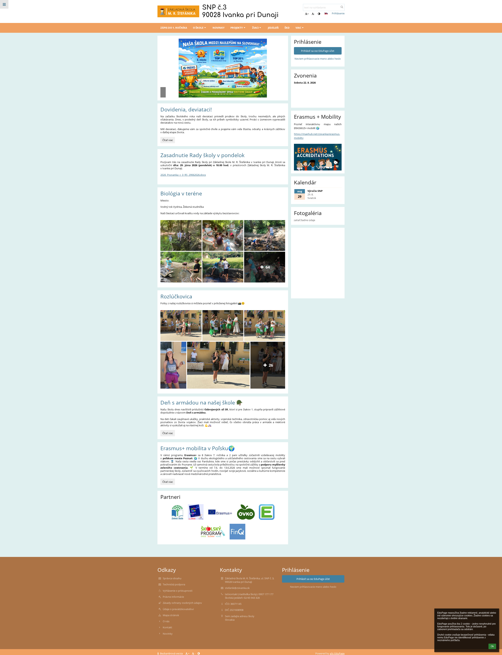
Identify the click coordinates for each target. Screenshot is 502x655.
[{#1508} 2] (196, 512)
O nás (166, 621)
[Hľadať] (342, 7)
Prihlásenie (338, 13)
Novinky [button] (219, 27)
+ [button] (308, 13)
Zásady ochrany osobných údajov (182, 603)
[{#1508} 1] (177, 512)
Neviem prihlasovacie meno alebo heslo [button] (318, 58)
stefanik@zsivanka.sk (237, 588)
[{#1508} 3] (220, 512)
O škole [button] (198, 27)
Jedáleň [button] (273, 27)
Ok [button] (492, 646)
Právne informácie (173, 597)
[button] (319, 13)
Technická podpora (174, 584)
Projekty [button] (236, 27)
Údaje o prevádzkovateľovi (178, 609)
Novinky (168, 633)
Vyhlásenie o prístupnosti (177, 590)
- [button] (314, 13)
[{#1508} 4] (246, 512)
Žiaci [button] (255, 27)
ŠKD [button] (287, 27)
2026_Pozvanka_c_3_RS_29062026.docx (183, 175)
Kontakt (167, 627)
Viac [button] (298, 27)
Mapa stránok (171, 615)
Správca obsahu (172, 578)
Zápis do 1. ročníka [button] (173, 27)
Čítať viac (168, 140)
